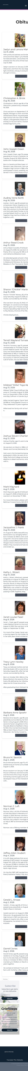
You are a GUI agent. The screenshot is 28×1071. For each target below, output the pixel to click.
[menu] (25, 5)
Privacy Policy (20, 1065)
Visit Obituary (21, 76)
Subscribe (9, 998)
